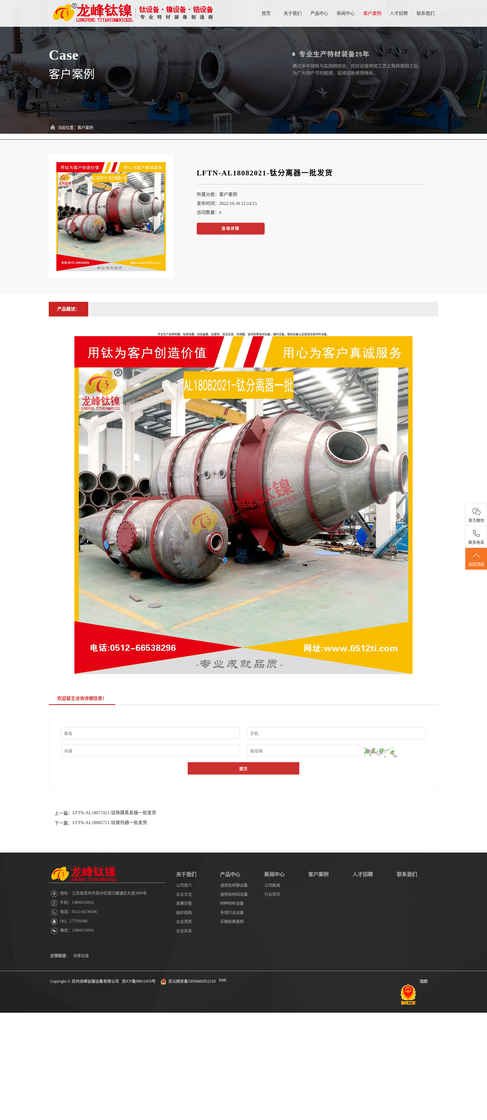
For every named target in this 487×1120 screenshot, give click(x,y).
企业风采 (184, 931)
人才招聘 (399, 13)
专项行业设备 (232, 913)
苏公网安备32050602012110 (192, 981)
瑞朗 (424, 981)
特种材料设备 (232, 903)
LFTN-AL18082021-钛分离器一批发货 (265, 173)
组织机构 (184, 913)
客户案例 (372, 13)
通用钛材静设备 (234, 885)
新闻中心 (346, 13)
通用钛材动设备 (234, 894)
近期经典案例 (232, 922)
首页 (266, 13)
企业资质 (184, 922)
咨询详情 (231, 228)
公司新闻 (272, 885)
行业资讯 (272, 894)
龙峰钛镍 (81, 956)
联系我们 (426, 13)
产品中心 (319, 13)
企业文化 (184, 894)
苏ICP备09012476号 (139, 981)
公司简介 (184, 885)
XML (222, 980)
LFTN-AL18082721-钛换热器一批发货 (109, 822)
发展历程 (184, 903)
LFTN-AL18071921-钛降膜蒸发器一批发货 (114, 812)
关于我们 (293, 13)
